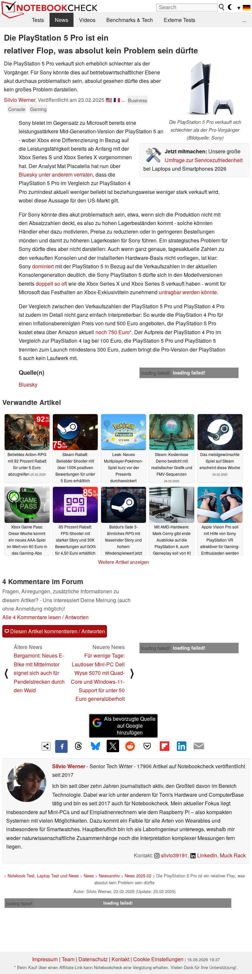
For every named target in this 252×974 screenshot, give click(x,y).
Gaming (38, 108)
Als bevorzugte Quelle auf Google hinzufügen (130, 725)
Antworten (77, 617)
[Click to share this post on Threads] (78, 746)
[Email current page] (199, 746)
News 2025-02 (138, 875)
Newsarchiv (109, 875)
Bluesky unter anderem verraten (56, 174)
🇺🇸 (109, 100)
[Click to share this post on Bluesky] (95, 746)
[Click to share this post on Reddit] (130, 746)
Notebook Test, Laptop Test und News (43, 875)
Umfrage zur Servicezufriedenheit (203, 160)
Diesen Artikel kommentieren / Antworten (57, 631)
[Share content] (46, 746)
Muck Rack (233, 855)
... (244, 20)
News (61, 20)
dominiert (43, 266)
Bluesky (28, 384)
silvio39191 (173, 855)
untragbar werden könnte (188, 292)
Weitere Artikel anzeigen (123, 562)
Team (68, 959)
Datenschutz (93, 959)
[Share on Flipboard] (164, 746)
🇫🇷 (117, 100)
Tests (38, 20)
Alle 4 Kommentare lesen (31, 617)
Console (16, 108)
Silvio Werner (19, 100)
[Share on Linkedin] (181, 746)
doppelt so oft (51, 283)
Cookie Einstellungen (158, 959)
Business (137, 100)
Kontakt (120, 959)
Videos (87, 20)
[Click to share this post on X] (113, 746)
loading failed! (155, 373)
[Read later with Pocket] (147, 746)
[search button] (222, 7)
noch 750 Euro (112, 332)
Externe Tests (179, 20)
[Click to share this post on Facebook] (61, 746)
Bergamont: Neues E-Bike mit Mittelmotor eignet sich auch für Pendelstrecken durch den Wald (39, 673)
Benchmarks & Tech (129, 20)
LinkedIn (206, 855)
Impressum (45, 959)
